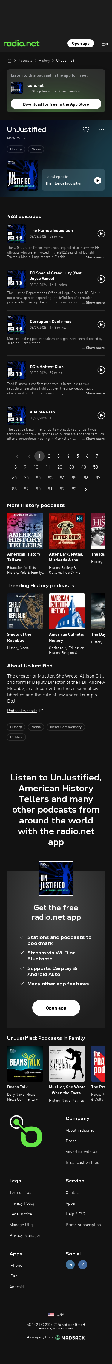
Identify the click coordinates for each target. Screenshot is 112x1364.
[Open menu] (104, 43)
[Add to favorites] (86, 129)
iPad (14, 1276)
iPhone (16, 1265)
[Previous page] (28, 456)
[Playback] (97, 180)
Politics (16, 737)
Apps (70, 1203)
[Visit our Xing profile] (82, 1265)
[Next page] (86, 489)
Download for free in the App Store (56, 104)
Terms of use (21, 1193)
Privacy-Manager (25, 1236)
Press (71, 1141)
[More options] (101, 129)
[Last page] (98, 489)
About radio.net (80, 1130)
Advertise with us (81, 1152)
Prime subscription (83, 1225)
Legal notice (21, 1214)
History (16, 149)
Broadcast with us (82, 1163)
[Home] (9, 60)
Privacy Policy (22, 1203)
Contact (73, 1193)
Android (17, 1287)
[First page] (17, 456)
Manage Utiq (21, 1225)
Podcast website (22, 711)
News (36, 149)
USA (59, 1315)
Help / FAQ (75, 1214)
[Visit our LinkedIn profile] (70, 1265)
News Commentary (66, 727)
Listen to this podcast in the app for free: (49, 75)
